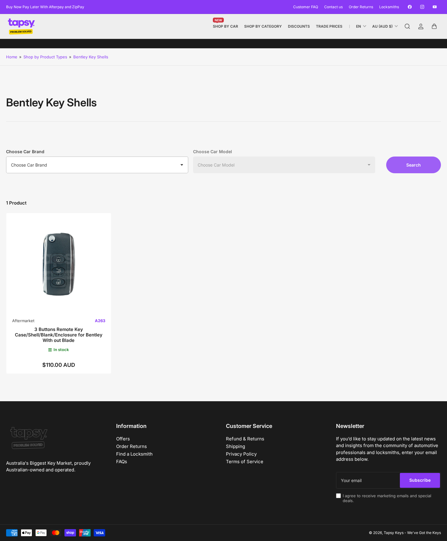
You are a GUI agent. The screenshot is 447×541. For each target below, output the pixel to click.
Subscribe (420, 480)
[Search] (407, 26)
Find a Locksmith (134, 454)
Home (11, 56)
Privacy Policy (241, 454)
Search (413, 164)
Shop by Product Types (45, 56)
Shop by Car (225, 25)
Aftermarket (23, 320)
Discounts (299, 26)
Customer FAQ (305, 7)
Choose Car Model (212, 151)
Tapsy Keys (394, 532)
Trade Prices (329, 26)
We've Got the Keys (424, 532)
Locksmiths (389, 7)
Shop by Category (263, 26)
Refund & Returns (245, 439)
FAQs (121, 461)
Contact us (333, 7)
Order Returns (361, 7)
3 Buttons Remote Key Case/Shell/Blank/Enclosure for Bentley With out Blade (58, 334)
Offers (123, 439)
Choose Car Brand (25, 151)
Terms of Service (244, 461)
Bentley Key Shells (90, 56)
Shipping (235, 446)
